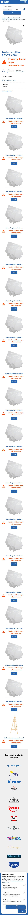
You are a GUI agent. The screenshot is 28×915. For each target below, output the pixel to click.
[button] (23, 26)
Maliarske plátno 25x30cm (14, 191)
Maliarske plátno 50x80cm (14, 592)
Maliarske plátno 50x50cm (14, 519)
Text (8, 9)
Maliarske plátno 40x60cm (14, 483)
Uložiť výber (22, 911)
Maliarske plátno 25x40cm (14, 228)
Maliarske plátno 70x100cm (14, 665)
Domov (4, 18)
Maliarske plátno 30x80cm (14, 301)
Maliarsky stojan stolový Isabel (14, 738)
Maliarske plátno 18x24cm (14, 118)
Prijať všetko (21, 907)
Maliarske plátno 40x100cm (14, 373)
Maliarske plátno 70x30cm (14, 701)
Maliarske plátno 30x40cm (14, 264)
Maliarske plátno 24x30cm (14, 155)
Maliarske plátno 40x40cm (14, 410)
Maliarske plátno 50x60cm (14, 556)
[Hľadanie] (12, 13)
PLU (17, 9)
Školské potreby (10, 18)
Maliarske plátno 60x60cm (14, 628)
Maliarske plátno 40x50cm (14, 446)
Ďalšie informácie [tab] (7, 76)
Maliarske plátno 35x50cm (14, 337)
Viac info (14, 126)
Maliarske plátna (12, 19)
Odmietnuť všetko (11, 907)
